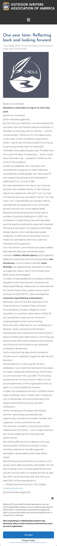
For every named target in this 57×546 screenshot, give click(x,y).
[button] (52, 498)
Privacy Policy (28, 540)
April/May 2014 (12, 45)
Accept (28, 534)
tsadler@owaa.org (13, 488)
